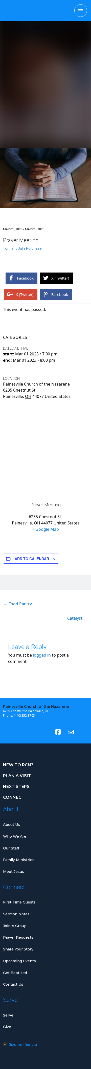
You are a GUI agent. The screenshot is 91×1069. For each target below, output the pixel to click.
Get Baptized (15, 973)
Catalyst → (77, 618)
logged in (42, 655)
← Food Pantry (18, 604)
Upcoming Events (19, 961)
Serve (8, 1015)
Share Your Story (18, 949)
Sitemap (15, 1044)
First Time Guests (19, 902)
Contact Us (13, 984)
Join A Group (15, 926)
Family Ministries (18, 860)
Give (7, 1027)
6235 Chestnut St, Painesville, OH (26, 711)
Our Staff (11, 848)
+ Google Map (45, 529)
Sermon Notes (16, 914)
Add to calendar (32, 558)
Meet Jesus (13, 871)
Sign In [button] (31, 1044)
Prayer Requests (18, 937)
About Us (11, 824)
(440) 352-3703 (24, 715)
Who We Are (14, 836)
